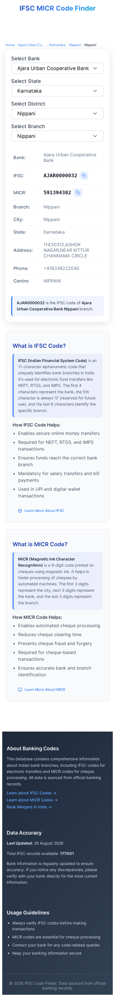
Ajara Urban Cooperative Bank (32, 45)
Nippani (75, 45)
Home (10, 45)
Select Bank (25, 58)
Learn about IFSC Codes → (31, 792)
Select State (26, 81)
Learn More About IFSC (44, 511)
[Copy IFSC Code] (84, 175)
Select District (28, 104)
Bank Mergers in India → (29, 806)
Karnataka (57, 45)
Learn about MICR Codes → (32, 799)
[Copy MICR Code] (77, 192)
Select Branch (28, 126)
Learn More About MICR (45, 689)
